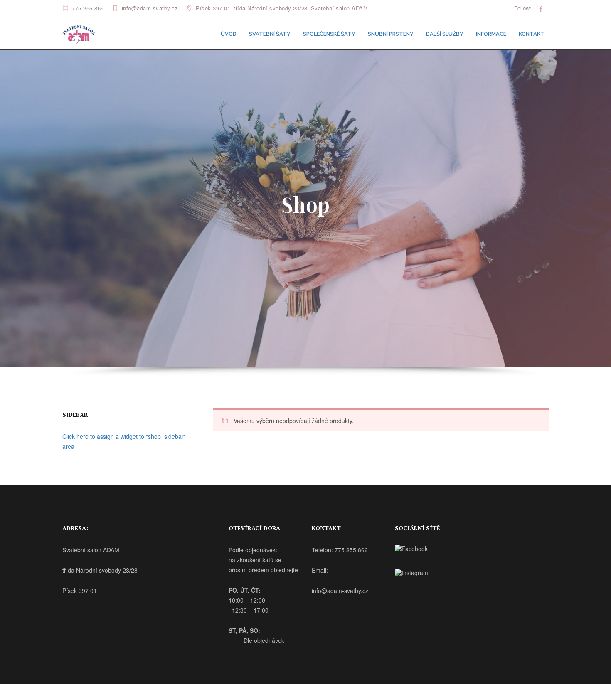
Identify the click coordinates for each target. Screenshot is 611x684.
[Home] (79, 33)
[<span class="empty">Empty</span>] (540, 8)
